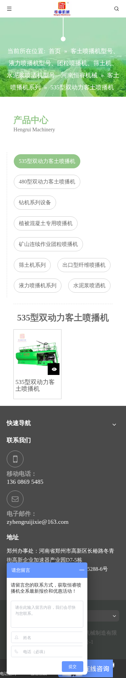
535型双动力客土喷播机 (47, 161)
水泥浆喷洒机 (89, 285)
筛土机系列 (32, 265)
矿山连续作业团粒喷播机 (48, 244)
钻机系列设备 (35, 202)
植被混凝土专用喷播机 (46, 223)
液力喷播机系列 (37, 285)
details (59, 366)
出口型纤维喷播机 (84, 265)
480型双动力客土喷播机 (47, 181)
